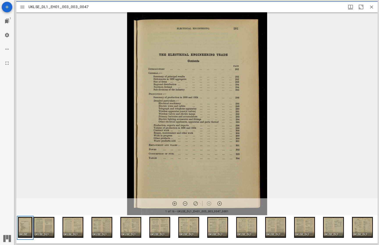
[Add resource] (7, 7)
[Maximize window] (361, 7)
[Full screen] (7, 63)
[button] (25, 228)
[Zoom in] (174, 203)
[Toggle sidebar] (22, 7)
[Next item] (219, 203)
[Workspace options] (7, 49)
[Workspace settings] (7, 35)
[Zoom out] (185, 203)
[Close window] (371, 7)
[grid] (197, 229)
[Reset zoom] (195, 203)
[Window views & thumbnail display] (350, 7)
